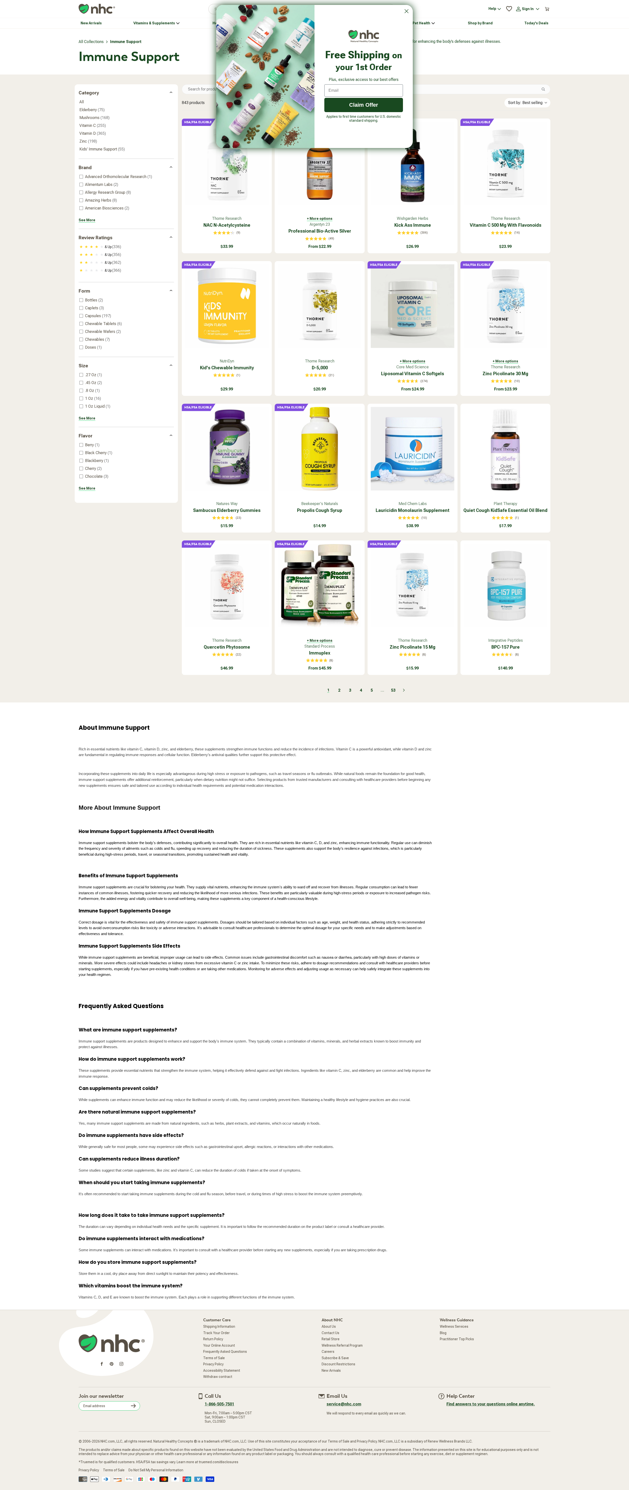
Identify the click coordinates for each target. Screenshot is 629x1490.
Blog (443, 1333)
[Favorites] (509, 9)
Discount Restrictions (338, 1364)
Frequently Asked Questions (225, 1352)
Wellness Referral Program (342, 1345)
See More (87, 220)
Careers (328, 1352)
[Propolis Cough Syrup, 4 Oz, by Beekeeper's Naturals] (319, 448)
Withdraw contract (217, 1377)
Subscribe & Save (335, 1358)
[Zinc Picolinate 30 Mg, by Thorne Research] (505, 306)
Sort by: (525, 102)
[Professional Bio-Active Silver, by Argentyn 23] (319, 163)
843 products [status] (193, 102)
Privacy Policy (213, 1364)
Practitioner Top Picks (457, 1339)
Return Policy (213, 1339)
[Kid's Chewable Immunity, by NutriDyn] (227, 306)
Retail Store (331, 1339)
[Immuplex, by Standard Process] (319, 585)
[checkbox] (125, 176)
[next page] (404, 690)
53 (393, 690)
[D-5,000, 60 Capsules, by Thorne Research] (319, 306)
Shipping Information (219, 1326)
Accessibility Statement (221, 1370)
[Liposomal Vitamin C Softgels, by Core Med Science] (412, 306)
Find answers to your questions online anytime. (490, 1404)
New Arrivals (331, 1370)
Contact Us (330, 1333)
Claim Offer (363, 105)
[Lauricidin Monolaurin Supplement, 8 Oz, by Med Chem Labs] (412, 448)
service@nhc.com (344, 1404)
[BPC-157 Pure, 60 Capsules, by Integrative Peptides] (505, 585)
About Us (329, 1326)
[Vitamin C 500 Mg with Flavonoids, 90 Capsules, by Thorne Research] (505, 163)
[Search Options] (545, 89)
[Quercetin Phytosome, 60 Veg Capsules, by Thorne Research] (227, 585)
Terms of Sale (214, 1358)
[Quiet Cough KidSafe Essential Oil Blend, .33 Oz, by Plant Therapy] (505, 448)
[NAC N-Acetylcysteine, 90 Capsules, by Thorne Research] (227, 163)
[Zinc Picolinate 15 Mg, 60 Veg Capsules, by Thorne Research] (412, 585)
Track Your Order (216, 1333)
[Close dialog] (406, 11)
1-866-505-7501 (219, 1404)
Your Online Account (219, 1345)
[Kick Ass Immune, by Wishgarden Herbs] (412, 163)
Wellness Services (454, 1326)
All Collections (91, 41)
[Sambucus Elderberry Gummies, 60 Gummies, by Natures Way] (227, 448)
